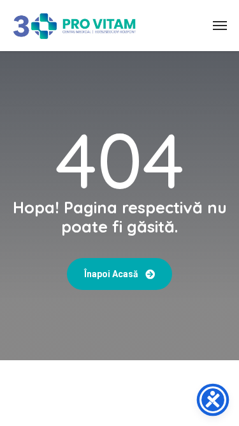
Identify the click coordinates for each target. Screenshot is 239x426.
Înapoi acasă (112, 274)
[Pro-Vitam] (75, 25)
